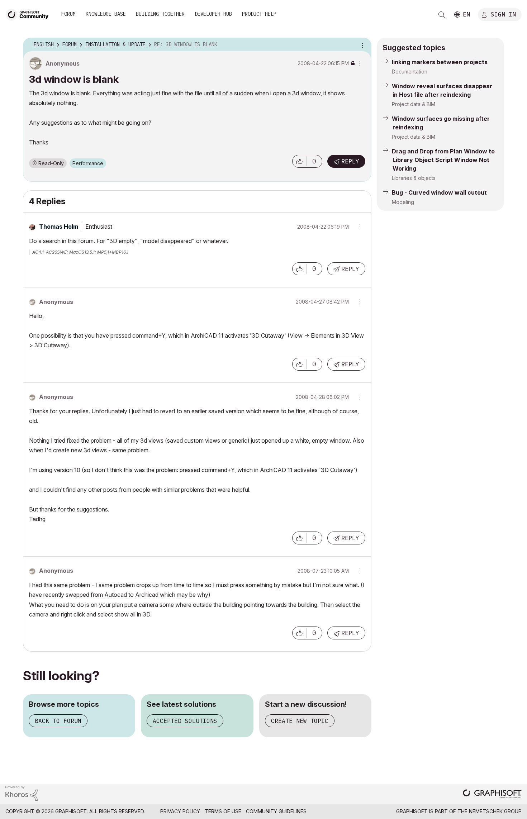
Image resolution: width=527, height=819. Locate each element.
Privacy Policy (180, 811)
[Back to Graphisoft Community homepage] (29, 14)
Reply (350, 161)
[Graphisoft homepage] (492, 794)
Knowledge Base (106, 14)
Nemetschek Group (495, 811)
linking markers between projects (440, 62)
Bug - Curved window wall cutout (439, 192)
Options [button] (361, 45)
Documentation (409, 71)
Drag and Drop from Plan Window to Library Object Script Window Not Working (443, 160)
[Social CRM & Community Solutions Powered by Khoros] (21, 793)
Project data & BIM (413, 104)
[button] (299, 161)
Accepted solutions (185, 720)
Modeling (403, 202)
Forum (68, 14)
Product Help (259, 14)
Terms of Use (223, 811)
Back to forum (58, 720)
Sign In (503, 14)
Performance (87, 163)
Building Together (160, 14)
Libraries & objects (414, 178)
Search (441, 14)
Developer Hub (213, 14)
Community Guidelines (276, 811)
